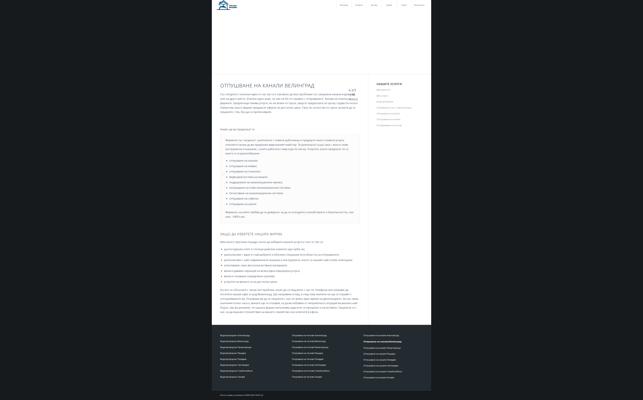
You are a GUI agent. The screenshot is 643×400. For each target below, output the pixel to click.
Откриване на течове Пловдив (307, 359)
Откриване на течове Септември (309, 364)
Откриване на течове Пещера (307, 353)
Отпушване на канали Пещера (379, 353)
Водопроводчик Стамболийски (236, 370)
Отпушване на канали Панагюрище (382, 347)
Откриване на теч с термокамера (394, 107)
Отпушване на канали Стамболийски (382, 371)
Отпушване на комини (388, 119)
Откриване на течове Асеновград (309, 335)
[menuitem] (343, 5)
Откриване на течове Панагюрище (310, 347)
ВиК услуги (382, 95)
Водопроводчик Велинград (234, 341)
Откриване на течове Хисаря (307, 376)
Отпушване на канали (388, 113)
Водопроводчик (385, 101)
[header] (227, 5)
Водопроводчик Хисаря (232, 376)
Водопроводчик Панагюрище (235, 347)
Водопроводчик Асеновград (234, 335)
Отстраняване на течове (389, 125)
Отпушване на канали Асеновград (381, 335)
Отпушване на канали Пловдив (379, 359)
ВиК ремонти (383, 89)
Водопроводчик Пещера (233, 353)
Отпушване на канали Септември (380, 365)
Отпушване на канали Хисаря (378, 377)
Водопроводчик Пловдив (233, 359)
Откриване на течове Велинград (309, 341)
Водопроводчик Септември (234, 364)
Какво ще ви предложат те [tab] (237, 129)
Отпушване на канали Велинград (382, 341)
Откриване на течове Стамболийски (311, 370)
